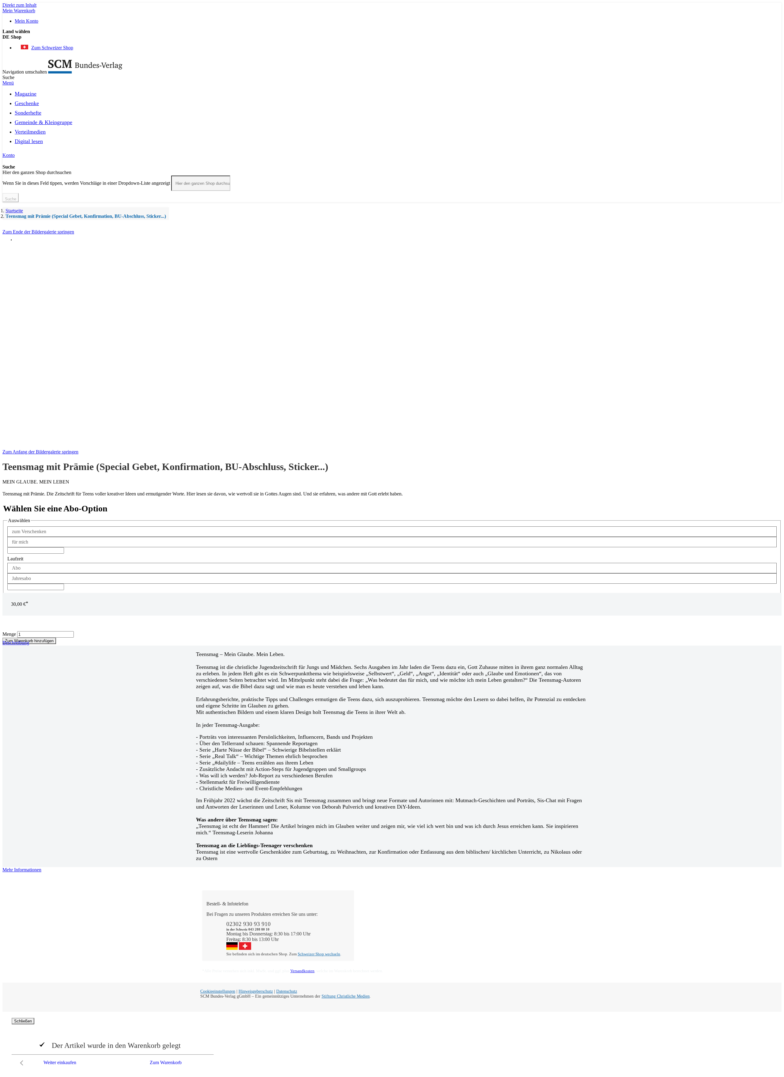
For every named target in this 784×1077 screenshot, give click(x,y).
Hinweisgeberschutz (256, 991)
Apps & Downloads (379, 919)
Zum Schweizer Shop (52, 47)
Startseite (14, 210)
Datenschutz (286, 991)
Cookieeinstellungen (217, 991)
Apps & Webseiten (454, 925)
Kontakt (368, 914)
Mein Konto (26, 21)
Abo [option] (16, 568)
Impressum (446, 941)
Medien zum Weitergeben (537, 930)
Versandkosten (302, 971)
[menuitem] (25, 93)
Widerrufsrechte (375, 941)
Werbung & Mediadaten (459, 936)
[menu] (392, 119)
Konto (8, 155)
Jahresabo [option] (21, 578)
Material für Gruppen (532, 925)
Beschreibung (15, 642)
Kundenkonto (373, 925)
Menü (8, 82)
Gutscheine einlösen (379, 930)
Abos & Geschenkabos (534, 914)
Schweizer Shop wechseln (319, 954)
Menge (9, 634)
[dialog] (392, 1043)
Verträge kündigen (378, 936)
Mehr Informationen (21, 869)
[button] (392, 37)
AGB (517, 936)
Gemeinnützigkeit (453, 919)
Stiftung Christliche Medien (346, 996)
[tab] (392, 870)
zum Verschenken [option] (29, 531)
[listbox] (392, 536)
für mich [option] (20, 541)
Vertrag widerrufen (378, 947)
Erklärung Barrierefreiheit (537, 941)
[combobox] (200, 183)
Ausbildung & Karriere (458, 930)
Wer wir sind (448, 914)
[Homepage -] (85, 71)
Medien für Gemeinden (534, 919)
